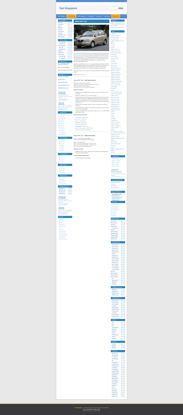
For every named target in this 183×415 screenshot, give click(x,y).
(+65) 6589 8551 (83, 119)
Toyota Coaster (61, 150)
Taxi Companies (81, 16)
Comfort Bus (114, 367)
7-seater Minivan (62, 128)
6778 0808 (70, 33)
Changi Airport (114, 54)
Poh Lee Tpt (114, 383)
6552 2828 (70, 52)
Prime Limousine (61, 45)
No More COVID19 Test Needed (117, 27)
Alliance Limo (115, 250)
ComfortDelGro (115, 327)
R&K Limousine (114, 273)
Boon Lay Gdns (114, 222)
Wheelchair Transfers (115, 136)
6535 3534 (70, 42)
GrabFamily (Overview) (115, 109)
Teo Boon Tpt (114, 392)
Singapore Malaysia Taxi (117, 197)
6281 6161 (123, 353)
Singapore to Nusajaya (115, 79)
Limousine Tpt (115, 316)
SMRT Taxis (60, 27)
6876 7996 (70, 56)
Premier (113, 333)
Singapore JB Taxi (115, 200)
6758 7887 (123, 392)
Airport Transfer (114, 56)
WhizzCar (114, 347)
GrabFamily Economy (115, 108)
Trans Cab (60, 29)
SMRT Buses (114, 390)
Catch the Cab (61, 229)
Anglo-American (115, 251)
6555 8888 (70, 27)
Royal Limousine (114, 276)
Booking (95, 409)
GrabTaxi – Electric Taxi (115, 122)
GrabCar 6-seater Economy (116, 92)
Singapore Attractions (115, 49)
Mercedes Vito (61, 143)
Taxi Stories (107, 16)
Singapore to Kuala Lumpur (116, 81)
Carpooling (113, 61)
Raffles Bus (114, 385)
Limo (81, 102)
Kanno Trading (115, 264)
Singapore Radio (114, 235)
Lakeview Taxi (114, 226)
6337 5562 (123, 355)
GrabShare (113, 117)
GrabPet (112, 115)
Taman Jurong (114, 238)
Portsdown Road (114, 231)
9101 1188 (123, 360)
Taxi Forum (99, 16)
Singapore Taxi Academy (63, 238)
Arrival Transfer (61, 170)
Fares (99, 409)
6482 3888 (123, 390)
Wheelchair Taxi (61, 224)
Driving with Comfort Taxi (115, 204)
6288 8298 (123, 380)
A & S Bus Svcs (115, 353)
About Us (112, 140)
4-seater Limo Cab (61, 116)
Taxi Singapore (68, 8)
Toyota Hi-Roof (61, 148)
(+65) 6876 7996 (89, 128)
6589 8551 (70, 47)
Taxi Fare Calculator (115, 37)
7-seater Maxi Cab (61, 121)
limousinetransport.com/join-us (116, 176)
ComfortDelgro (115, 369)
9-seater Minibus (61, 130)
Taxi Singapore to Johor (117, 194)
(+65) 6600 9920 (83, 122)
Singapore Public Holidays (116, 52)
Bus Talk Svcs (114, 362)
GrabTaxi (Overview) (115, 127)
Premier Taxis (61, 31)
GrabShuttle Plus (114, 120)
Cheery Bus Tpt (115, 364)
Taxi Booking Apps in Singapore (117, 131)
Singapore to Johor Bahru (116, 74)
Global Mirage (115, 257)
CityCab (59, 26)
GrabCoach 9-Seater (115, 97)
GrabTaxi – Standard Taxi (116, 125)
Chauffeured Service (117, 298)
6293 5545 (70, 36)
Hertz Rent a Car (115, 260)
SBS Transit (114, 389)
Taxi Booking (113, 33)
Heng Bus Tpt (115, 374)
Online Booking (116, 156)
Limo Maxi (77, 124)
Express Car (114, 329)
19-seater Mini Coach (62, 134)
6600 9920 (70, 43)
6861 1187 (123, 394)
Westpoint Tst (115, 394)
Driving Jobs (91, 16)
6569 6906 (123, 376)
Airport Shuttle (61, 166)
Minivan (60, 155)
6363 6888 (70, 31)
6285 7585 (123, 396)
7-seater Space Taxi (61, 127)
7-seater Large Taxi (61, 125)
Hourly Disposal (61, 179)
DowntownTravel (115, 371)
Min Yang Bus (115, 380)
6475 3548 (123, 362)
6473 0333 (123, 371)
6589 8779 (70, 49)
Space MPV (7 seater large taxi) (80, 54)
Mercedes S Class (62, 141)
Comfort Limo (61, 52)
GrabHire (113, 111)
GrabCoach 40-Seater (115, 102)
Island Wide (114, 376)
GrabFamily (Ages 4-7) (115, 106)
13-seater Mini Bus (62, 132)
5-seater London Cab (61, 119)
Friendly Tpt (114, 313)
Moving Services (114, 67)
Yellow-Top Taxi (61, 36)
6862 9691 (123, 383)
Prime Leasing (115, 334)
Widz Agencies (115, 280)
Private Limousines (64, 137)
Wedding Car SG (62, 190)
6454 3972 (123, 378)
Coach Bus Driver (114, 213)
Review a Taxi (115, 16)
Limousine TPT (115, 246)
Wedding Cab (62, 193)
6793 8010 (123, 387)
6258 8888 (70, 35)
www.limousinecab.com (62, 100)
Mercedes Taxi (62, 49)
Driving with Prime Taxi (115, 209)
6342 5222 (70, 22)
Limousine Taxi (71, 16)
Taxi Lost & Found (62, 61)
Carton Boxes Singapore (115, 68)
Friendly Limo (115, 255)
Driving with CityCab (114, 206)
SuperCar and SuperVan (115, 143)
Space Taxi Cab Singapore (80, 128)
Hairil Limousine (115, 259)
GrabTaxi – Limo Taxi (115, 124)
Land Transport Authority (63, 235)
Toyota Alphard (61, 145)
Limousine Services (64, 175)
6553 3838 (123, 367)
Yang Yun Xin (114, 396)
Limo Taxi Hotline (63, 40)
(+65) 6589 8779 (83, 124)
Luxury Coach (61, 161)
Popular (113, 336)
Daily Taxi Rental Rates (115, 182)
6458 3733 (123, 364)
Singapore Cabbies (62, 226)
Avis (113, 322)
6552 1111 (70, 24)
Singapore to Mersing (115, 165)
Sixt (113, 278)
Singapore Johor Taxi (116, 198)
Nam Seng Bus (115, 382)
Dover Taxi (113, 224)
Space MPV (76, 53)
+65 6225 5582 (65, 64)
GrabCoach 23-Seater (115, 101)
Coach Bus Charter (63, 153)
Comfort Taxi (60, 24)
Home (84, 409)
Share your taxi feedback (63, 76)
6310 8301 (123, 366)
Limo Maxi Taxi (62, 56)
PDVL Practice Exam (115, 187)
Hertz (113, 324)
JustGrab (112, 129)
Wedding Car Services (64, 186)
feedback (63, 88)
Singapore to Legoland (115, 76)
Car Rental (113, 60)
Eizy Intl (113, 253)
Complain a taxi (61, 79)
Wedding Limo (62, 191)
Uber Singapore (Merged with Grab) (118, 133)
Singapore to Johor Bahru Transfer (117, 138)
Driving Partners (113, 215)
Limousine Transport (79, 129)
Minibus (60, 157)
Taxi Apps (113, 45)
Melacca (112, 147)
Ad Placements (114, 186)
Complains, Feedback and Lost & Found (117, 41)
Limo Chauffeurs (113, 211)
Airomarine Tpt (115, 358)
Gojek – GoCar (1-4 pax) (115, 84)
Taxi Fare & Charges (115, 35)
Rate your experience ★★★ (63, 85)
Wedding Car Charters (115, 134)
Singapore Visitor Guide (115, 51)
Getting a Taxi (61, 218)
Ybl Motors (114, 282)
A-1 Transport (115, 357)
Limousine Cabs (63, 112)
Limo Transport (62, 58)
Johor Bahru (113, 145)
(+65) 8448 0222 (82, 121)
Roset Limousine (114, 275)
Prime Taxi (60, 33)
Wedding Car (62, 188)
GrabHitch (113, 113)
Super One (114, 338)
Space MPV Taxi (78, 80)
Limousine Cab (62, 42)
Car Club (114, 344)
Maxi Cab (61, 47)
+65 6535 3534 (65, 99)
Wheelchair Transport (115, 70)
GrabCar (112, 90)
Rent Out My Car (114, 142)
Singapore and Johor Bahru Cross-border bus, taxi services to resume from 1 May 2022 (118, 24)
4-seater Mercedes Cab (61, 114)
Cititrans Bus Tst (115, 366)
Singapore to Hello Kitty (115, 77)
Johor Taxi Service (115, 195)
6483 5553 (123, 385)
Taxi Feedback (62, 74)
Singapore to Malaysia (115, 72)
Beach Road (113, 221)
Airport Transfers (63, 164)
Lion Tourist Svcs (115, 269)
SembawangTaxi (114, 233)
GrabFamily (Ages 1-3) (115, 104)
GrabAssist (113, 88)
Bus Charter (115, 351)
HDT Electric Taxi (61, 35)
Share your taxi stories (62, 82)
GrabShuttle (113, 118)
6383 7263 (123, 389)
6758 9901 (123, 374)
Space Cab (77, 119)
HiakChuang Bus (115, 373)
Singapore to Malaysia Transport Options (117, 149)
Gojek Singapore (114, 86)
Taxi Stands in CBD (114, 39)
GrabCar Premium (114, 95)
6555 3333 (70, 29)
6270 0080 (123, 357)
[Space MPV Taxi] (91, 37)
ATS (112, 360)
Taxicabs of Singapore (62, 233)
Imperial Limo (115, 262)
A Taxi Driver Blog (62, 231)
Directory (113, 47)
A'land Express (115, 355)
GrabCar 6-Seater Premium (116, 93)
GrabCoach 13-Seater (115, 99)
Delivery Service (114, 65)
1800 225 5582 (66, 63)
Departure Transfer (62, 172)
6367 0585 (123, 382)
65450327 (123, 358)
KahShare (114, 331)
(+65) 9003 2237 (85, 126)
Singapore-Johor (114, 237)
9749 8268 (123, 373)
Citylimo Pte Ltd (115, 309)
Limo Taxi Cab (62, 43)
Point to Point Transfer (62, 177)
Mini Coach (61, 159)
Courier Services (114, 63)
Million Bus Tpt (115, 378)
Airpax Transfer (115, 307)
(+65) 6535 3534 (85, 117)
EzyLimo (77, 121)
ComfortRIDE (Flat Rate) (115, 83)
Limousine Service (114, 58)
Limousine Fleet (115, 267)
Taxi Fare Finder (61, 220)
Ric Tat (113, 387)
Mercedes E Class (62, 139)
